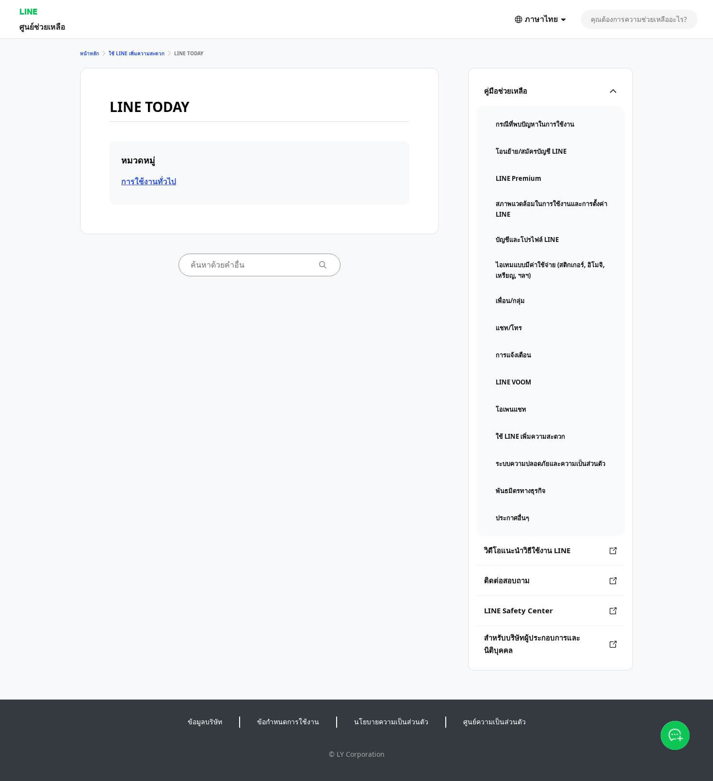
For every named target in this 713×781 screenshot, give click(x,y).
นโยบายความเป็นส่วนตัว (391, 721)
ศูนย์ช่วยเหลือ (42, 26)
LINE (28, 11)
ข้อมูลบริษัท (205, 721)
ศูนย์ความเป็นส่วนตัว (494, 721)
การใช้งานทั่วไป (148, 181)
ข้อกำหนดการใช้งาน (288, 721)
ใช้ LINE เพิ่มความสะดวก (136, 53)
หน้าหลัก (89, 53)
